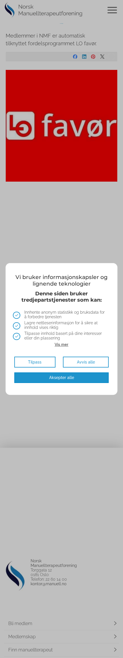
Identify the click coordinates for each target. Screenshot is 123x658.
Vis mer (61, 344)
